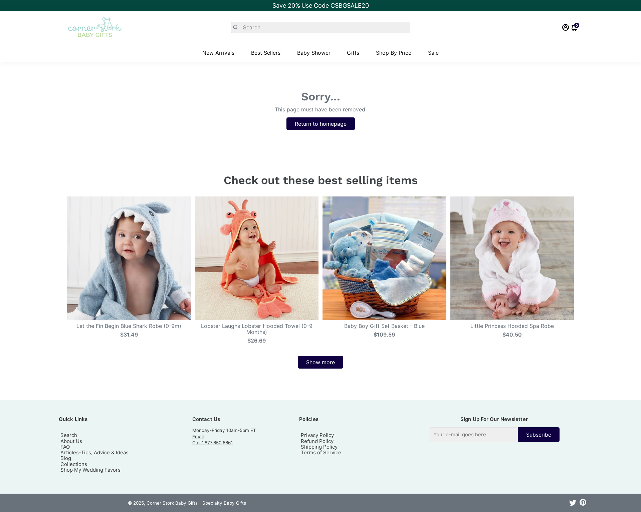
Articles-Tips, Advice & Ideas (94, 452)
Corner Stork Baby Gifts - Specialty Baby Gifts (196, 503)
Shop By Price (393, 52)
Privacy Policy (317, 435)
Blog (65, 458)
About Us (71, 441)
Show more (320, 362)
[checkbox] (494, 434)
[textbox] (473, 434)
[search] (320, 27)
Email (198, 436)
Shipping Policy (319, 447)
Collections (73, 464)
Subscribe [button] (538, 434)
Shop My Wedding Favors (90, 470)
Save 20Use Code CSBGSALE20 (320, 5)
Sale (433, 52)
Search (68, 435)
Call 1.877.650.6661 (212, 442)
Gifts (353, 52)
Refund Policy (317, 441)
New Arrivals (218, 52)
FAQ (65, 447)
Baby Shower (314, 52)
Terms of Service (321, 452)
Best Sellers (265, 52)
